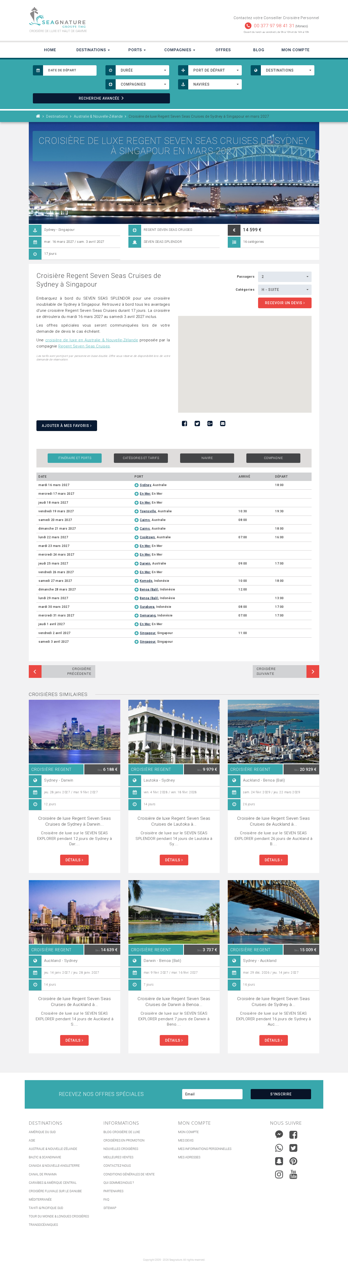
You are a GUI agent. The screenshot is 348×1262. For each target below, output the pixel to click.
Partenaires (113, 1191)
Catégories (245, 289)
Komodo (146, 581)
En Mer (145, 493)
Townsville (148, 511)
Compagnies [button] (178, 50)
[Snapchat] (279, 1160)
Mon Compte (296, 50)
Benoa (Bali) (149, 589)
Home (50, 50)
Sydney (145, 485)
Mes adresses (189, 1157)
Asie (32, 1140)
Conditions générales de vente (129, 1174)
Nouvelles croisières (120, 1149)
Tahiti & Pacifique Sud (46, 1208)
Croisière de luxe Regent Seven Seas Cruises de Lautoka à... (174, 821)
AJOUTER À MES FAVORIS (66, 426)
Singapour (147, 633)
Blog (258, 50)
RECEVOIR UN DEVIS (284, 303)
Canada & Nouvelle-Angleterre (54, 1165)
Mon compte (188, 1132)
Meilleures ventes (118, 1157)
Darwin (145, 563)
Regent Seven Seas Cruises (84, 346)
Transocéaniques (43, 1225)
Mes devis (185, 1140)
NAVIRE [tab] (207, 458)
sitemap (109, 1208)
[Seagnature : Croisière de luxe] (99, 17)
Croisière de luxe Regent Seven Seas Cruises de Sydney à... (273, 1001)
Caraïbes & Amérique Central (52, 1183)
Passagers (246, 276)
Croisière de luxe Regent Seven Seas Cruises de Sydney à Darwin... (74, 821)
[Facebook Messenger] (279, 1133)
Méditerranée (40, 1199)
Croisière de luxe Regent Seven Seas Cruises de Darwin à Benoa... (174, 1001)
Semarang (148, 615)
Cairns (145, 520)
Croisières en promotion (123, 1140)
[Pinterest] (293, 1161)
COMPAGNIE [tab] (273, 458)
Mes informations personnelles (204, 1149)
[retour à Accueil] (38, 116)
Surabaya (147, 607)
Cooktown (147, 537)
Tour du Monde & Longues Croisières (59, 1216)
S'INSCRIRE (281, 1094)
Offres (223, 50)
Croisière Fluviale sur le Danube (55, 1191)
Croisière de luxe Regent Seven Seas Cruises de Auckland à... (273, 821)
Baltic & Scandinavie (45, 1157)
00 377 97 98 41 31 (274, 25)
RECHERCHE (99, 98)
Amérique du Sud (42, 1132)
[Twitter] (293, 1147)
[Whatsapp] (279, 1146)
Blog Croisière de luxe (121, 1132)
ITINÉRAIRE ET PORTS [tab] (74, 458)
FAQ (106, 1199)
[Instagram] (279, 1173)
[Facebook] (293, 1134)
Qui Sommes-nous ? (118, 1183)
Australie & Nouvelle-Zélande (53, 1149)
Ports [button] (135, 50)
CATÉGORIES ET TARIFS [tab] (141, 458)
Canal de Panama (43, 1174)
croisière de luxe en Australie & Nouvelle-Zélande (91, 340)
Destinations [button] (91, 50)
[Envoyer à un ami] (222, 423)
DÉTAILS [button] (73, 860)
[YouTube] (293, 1174)
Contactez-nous (117, 1165)
